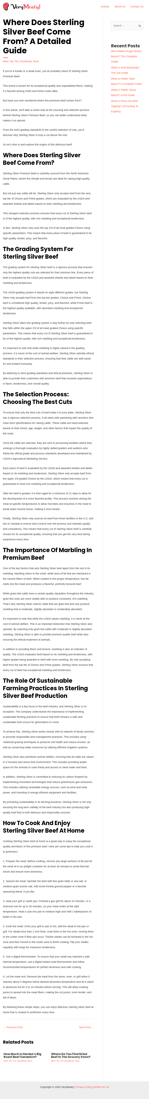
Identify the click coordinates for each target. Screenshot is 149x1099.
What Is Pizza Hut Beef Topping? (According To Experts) (124, 106)
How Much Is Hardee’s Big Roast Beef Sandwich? (22, 1055)
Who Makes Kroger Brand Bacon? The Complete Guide (126, 56)
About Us (120, 6)
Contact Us (137, 6)
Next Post (86, 1027)
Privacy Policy (84, 1087)
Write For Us (101, 1087)
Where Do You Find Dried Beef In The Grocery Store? (70, 1055)
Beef (5, 61)
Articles (105, 6)
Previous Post (13, 1027)
